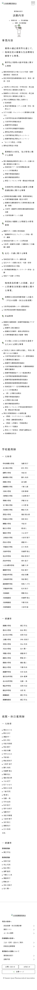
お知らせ (27, 967)
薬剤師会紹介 (8, 955)
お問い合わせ (10, 967)
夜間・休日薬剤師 (20, 23)
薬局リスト (8, 929)
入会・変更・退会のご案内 (13, 942)
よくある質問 (8, 933)
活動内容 (7, 959)
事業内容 (14, 20)
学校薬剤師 (24, 20)
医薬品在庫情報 (9, 946)
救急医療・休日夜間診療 (13, 925)
